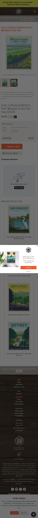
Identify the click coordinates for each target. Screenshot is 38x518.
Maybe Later (28, 271)
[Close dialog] (37, 245)
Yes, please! (28, 267)
